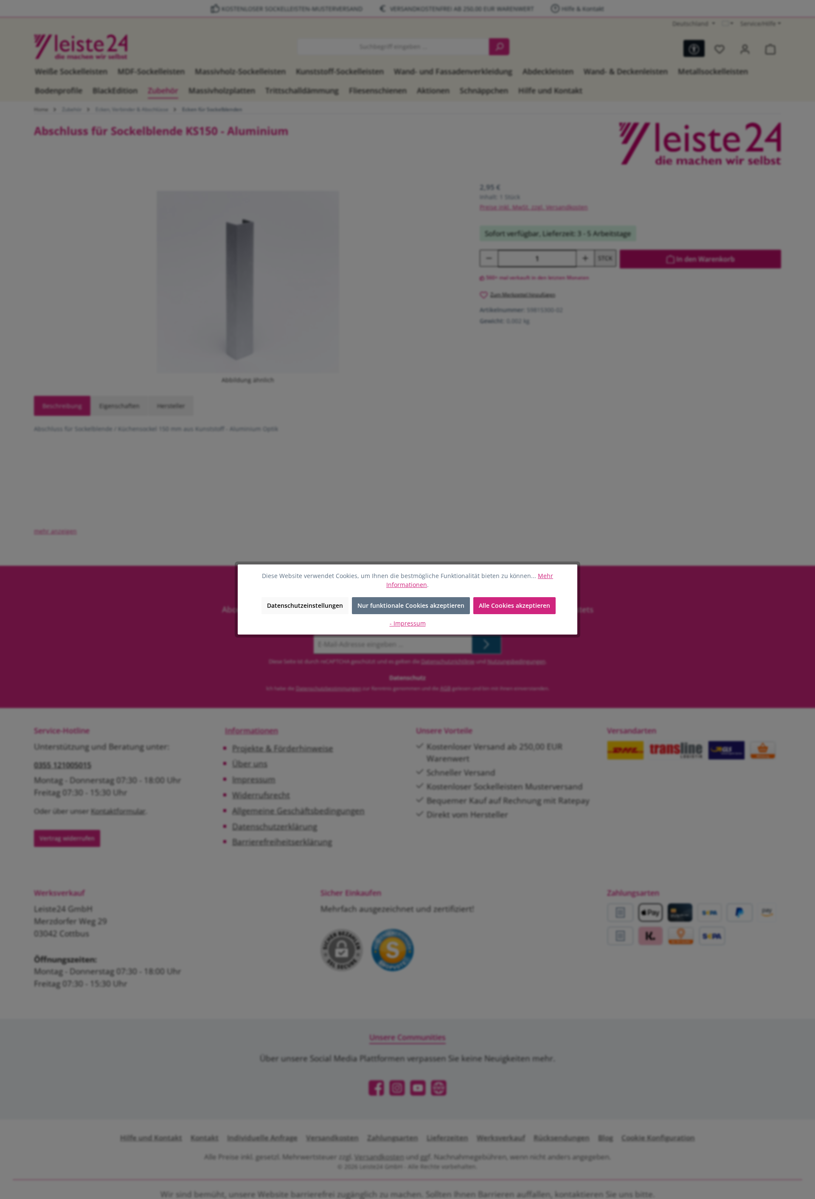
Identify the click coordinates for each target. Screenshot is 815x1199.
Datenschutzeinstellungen (305, 605)
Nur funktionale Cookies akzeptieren (410, 605)
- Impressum (408, 623)
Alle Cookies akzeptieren (514, 605)
